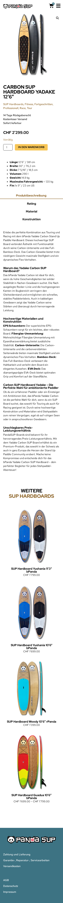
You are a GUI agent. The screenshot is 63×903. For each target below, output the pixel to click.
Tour (29, 108)
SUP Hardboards (13, 104)
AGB (6, 880)
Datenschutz (10, 886)
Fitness (29, 104)
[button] (57, 18)
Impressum (9, 892)
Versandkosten (12, 866)
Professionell (10, 108)
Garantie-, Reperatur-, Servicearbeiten (26, 860)
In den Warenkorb (31, 147)
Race (23, 108)
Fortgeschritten (43, 104)
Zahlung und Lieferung (16, 854)
